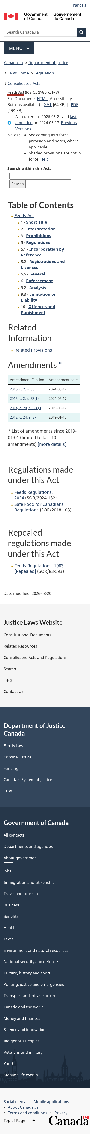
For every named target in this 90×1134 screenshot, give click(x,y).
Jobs (7, 871)
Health (10, 927)
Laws (8, 791)
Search (10, 668)
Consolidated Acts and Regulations (35, 657)
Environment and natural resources (36, 950)
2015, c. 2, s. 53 (22, 389)
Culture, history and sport (27, 973)
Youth (9, 1063)
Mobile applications (51, 1101)
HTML (42, 98)
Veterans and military (23, 1052)
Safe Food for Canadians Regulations (39, 507)
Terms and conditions (27, 1112)
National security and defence (31, 961)
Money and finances (22, 1018)
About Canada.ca (23, 1107)
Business (12, 905)
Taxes (9, 939)
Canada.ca (13, 62)
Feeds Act (24, 215)
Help (44, 159)
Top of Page (15, 1120)
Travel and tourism (21, 893)
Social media (15, 1101)
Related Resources (20, 646)
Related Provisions (33, 350)
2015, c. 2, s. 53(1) (24, 398)
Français (78, 5)
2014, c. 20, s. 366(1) (26, 407)
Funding (11, 768)
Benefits (11, 916)
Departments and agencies (28, 846)
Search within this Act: (29, 168)
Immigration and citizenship (29, 882)
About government (21, 857)
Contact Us (14, 691)
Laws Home (18, 73)
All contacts (14, 835)
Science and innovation (25, 1029)
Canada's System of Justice (28, 779)
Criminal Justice (17, 757)
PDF (74, 104)
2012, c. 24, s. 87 (23, 417)
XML (48, 104)
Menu (16, 48)
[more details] (52, 444)
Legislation (44, 73)
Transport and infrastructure (30, 995)
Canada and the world (24, 1007)
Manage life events (21, 1075)
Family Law (13, 745)
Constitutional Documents (27, 634)
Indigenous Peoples (22, 1041)
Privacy (60, 1112)
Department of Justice (48, 62)
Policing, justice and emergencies (34, 984)
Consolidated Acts (24, 83)
